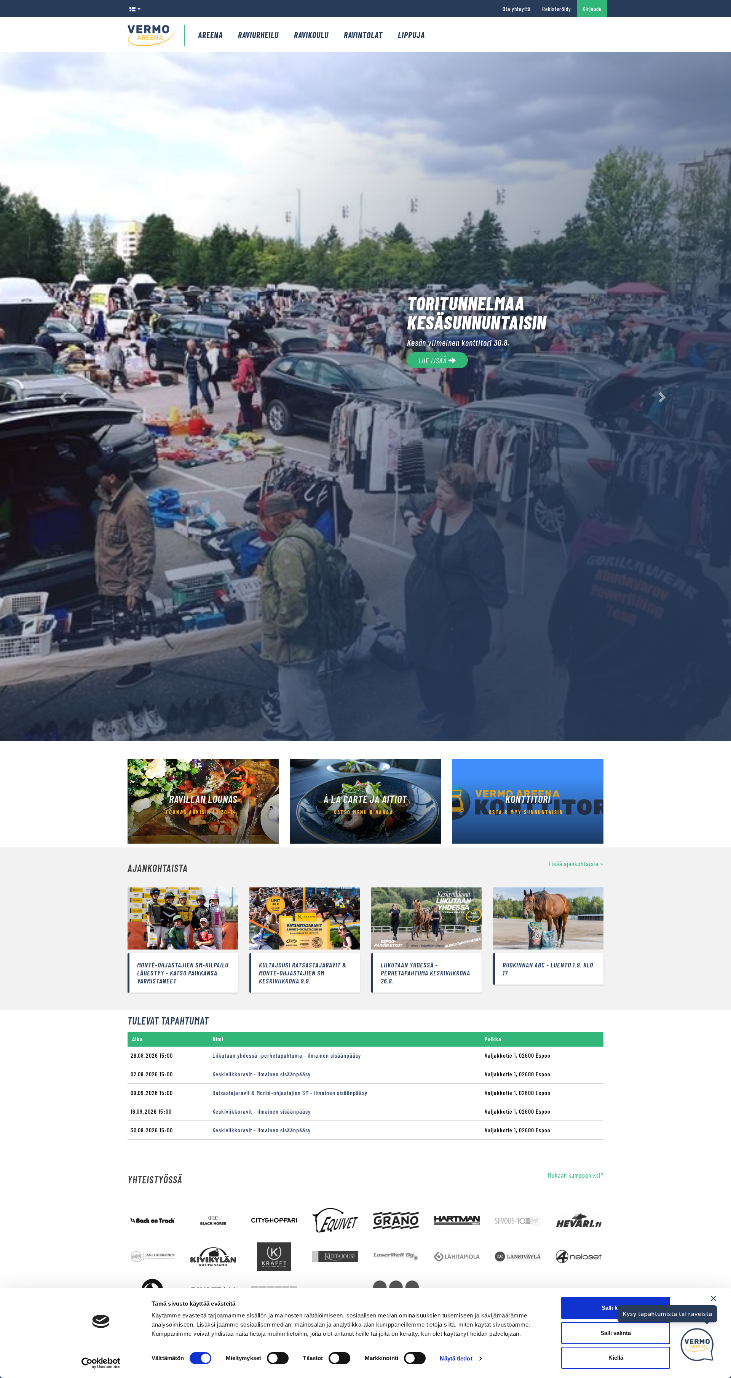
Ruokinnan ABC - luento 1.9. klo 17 (548, 969)
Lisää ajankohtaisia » (576, 863)
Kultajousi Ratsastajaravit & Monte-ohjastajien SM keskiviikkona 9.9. (302, 973)
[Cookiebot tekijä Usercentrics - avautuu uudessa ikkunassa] (101, 1363)
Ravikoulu (311, 35)
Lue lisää (433, 360)
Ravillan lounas (203, 799)
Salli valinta (615, 1333)
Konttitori (528, 799)
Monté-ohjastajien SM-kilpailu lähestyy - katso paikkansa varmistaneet (182, 973)
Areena (210, 35)
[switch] (278, 1358)
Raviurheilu (258, 35)
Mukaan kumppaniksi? (575, 1175)
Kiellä (615, 1357)
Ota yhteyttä (517, 8)
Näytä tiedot (456, 1358)
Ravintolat (363, 35)
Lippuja (411, 35)
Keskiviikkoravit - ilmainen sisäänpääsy (261, 1073)
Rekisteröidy (556, 8)
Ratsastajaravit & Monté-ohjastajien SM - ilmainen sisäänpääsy (289, 1092)
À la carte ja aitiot (365, 799)
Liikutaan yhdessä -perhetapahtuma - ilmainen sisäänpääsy (286, 1055)
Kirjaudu (592, 8)
